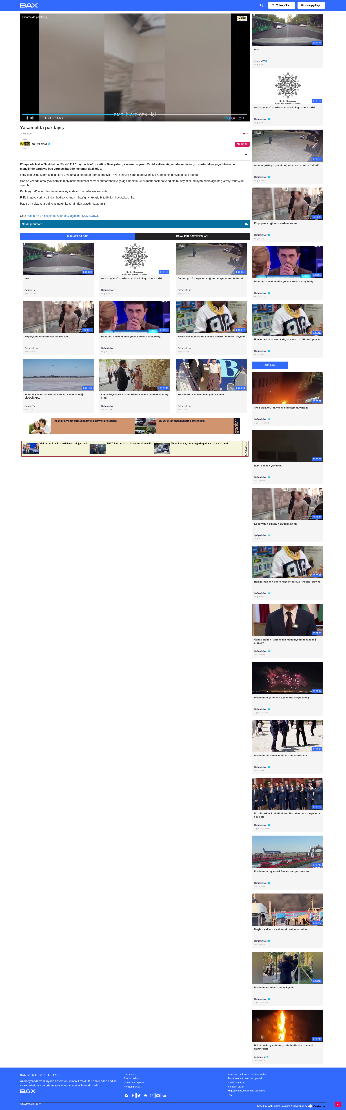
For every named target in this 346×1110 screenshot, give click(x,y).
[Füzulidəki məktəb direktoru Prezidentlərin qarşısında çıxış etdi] (287, 793)
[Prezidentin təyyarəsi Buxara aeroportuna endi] (287, 851)
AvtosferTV (30, 290)
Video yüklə (282, 5)
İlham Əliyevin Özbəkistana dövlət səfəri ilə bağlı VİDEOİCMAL (54, 396)
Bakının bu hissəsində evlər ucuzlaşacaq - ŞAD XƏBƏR (63, 215)
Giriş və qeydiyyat (311, 5)
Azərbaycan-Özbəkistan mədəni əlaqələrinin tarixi (131, 278)
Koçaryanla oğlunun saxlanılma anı (46, 336)
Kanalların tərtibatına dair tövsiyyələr (247, 1074)
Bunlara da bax (77, 236)
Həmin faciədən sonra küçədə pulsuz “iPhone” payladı (211, 336)
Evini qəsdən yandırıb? (268, 465)
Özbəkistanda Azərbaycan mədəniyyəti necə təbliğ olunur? (285, 641)
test (27, 278)
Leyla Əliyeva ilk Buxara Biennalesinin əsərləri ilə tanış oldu (134, 396)
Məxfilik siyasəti (236, 1082)
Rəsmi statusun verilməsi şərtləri (245, 1078)
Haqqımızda (130, 1074)
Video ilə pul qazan (134, 1082)
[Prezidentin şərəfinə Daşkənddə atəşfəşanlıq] (287, 677)
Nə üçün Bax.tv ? (133, 1086)
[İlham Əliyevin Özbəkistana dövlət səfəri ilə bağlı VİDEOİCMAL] (58, 374)
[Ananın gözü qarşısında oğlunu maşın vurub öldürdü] (211, 258)
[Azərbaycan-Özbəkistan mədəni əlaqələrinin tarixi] (134, 258)
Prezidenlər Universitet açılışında (274, 987)
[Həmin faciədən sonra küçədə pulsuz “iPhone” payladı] (211, 316)
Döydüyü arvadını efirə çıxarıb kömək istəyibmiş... (131, 336)
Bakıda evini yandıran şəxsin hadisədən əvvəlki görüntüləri (283, 1047)
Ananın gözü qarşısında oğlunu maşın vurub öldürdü (210, 278)
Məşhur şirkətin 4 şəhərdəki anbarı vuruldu (280, 929)
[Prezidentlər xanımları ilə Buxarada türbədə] (287, 735)
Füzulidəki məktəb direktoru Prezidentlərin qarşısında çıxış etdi (287, 815)
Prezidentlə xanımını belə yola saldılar (201, 394)
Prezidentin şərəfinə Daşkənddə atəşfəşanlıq (281, 697)
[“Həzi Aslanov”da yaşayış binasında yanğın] (287, 388)
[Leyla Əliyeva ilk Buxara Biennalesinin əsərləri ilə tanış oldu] (134, 374)
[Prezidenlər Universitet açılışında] (287, 967)
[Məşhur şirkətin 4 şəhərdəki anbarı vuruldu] (287, 909)
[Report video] (246, 154)
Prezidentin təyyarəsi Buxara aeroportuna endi (282, 871)
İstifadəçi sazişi (236, 1086)
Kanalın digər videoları (192, 236)
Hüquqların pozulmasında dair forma (246, 1090)
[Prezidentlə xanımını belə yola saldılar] (211, 374)
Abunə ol (242, 144)
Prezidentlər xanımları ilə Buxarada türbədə (280, 755)
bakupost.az (260, 1057)
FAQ (230, 1094)
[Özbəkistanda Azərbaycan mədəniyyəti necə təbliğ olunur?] (287, 619)
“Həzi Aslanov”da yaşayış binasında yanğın (281, 407)
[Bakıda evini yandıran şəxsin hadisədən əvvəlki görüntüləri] (287, 1025)
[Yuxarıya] (338, 1104)
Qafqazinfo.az (108, 290)
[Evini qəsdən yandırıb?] (287, 446)
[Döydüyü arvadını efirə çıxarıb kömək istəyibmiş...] (134, 316)
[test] (58, 258)
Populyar (270, 365)
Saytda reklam (131, 1078)
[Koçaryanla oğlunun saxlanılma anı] (58, 316)
